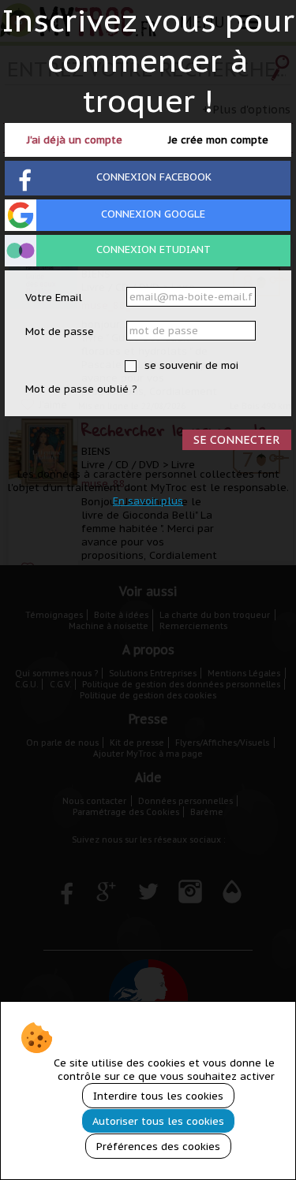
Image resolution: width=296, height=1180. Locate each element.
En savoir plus (148, 501)
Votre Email (53, 297)
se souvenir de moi (189, 365)
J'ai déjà (74, 140)
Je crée (218, 140)
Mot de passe (59, 331)
